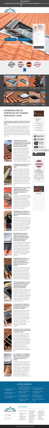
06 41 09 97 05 (19, 4)
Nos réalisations (24, 39)
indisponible (7, 3)
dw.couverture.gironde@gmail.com (31, 3)
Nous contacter (10, 39)
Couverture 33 (31, 413)
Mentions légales (30, 426)
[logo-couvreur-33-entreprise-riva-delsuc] (10, 10)
